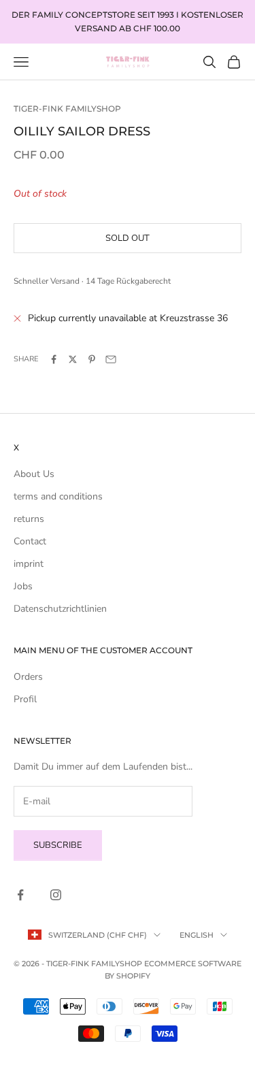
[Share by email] (110, 359)
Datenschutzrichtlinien (60, 608)
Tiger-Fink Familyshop (67, 108)
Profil (25, 699)
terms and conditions (58, 496)
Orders (28, 676)
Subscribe (57, 845)
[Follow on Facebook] (20, 895)
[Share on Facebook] (53, 359)
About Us (34, 473)
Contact (30, 541)
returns (29, 518)
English (197, 935)
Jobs (23, 586)
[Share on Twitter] (72, 359)
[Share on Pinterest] (91, 359)
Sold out (127, 238)
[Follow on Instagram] (56, 895)
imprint (29, 563)
